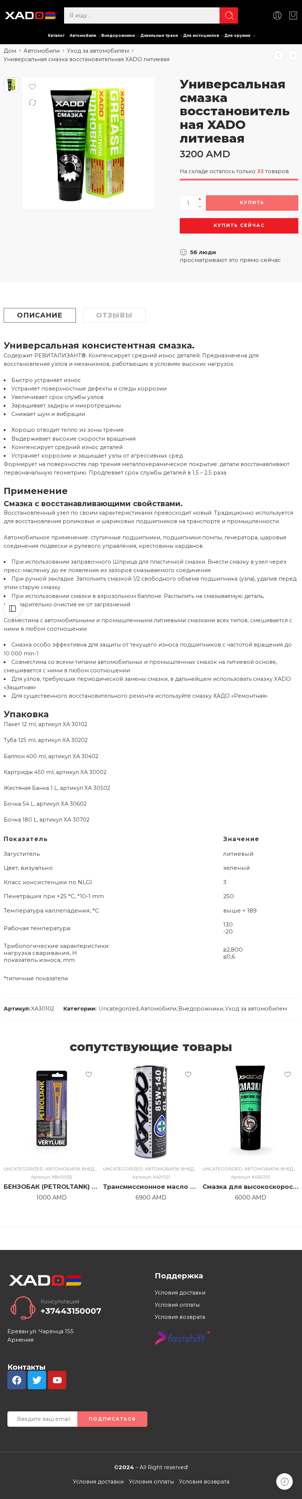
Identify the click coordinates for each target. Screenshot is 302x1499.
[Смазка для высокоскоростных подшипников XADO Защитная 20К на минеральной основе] (250, 1112)
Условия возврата (180, 1317)
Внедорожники (118, 35)
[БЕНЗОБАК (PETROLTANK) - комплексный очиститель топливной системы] (51, 1112)
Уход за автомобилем (98, 51)
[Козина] (293, 15)
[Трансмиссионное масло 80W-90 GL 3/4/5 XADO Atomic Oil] (278, 55)
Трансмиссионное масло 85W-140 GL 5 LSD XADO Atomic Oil (151, 1186)
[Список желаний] (32, 87)
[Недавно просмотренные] (284, 1481)
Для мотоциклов (201, 35)
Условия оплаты (177, 1305)
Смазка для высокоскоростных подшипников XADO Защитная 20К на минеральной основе (250, 1186)
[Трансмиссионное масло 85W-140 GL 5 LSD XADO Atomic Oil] (151, 1112)
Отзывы (114, 315)
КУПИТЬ (252, 202)
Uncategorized (118, 1008)
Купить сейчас (239, 225)
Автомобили (83, 35)
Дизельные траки (159, 35)
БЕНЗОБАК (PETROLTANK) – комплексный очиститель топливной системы (51, 1186)
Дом (10, 51)
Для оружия (237, 35)
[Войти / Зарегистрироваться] (277, 15)
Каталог (56, 35)
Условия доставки (180, 1292)
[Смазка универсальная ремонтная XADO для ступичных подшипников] (293, 55)
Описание (40, 315)
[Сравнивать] (32, 102)
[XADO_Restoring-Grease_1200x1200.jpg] (11, 84)
